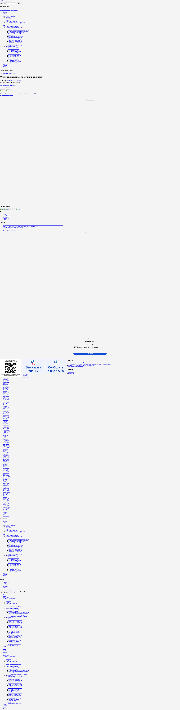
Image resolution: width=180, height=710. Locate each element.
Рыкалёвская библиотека (14, 54)
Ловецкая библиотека (13, 56)
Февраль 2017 (6, 516)
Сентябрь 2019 (6, 476)
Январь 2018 (6, 502)
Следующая (11, 73)
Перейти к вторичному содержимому (9, 10)
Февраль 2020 (6, 470)
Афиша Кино (6, 15)
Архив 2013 (6, 214)
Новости (5, 12)
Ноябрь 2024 (6, 398)
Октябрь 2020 (6, 460)
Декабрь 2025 (6, 382)
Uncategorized (31, 93)
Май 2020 (5, 466)
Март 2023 (5, 423)
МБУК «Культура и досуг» (9, 16)
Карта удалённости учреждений (13, 23)
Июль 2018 (5, 494)
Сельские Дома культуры (12, 28)
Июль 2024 (5, 403)
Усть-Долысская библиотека (15, 51)
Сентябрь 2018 (6, 492)
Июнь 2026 (25, 374)
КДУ (4, 25)
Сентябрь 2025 (6, 386)
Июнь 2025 (5, 389)
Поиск (1, 3)
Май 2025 (5, 391)
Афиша (4, 13)
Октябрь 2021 (6, 445)
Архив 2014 (6, 215)
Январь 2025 (6, 396)
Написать (90, 353)
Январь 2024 (6, 411)
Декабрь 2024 (6, 397)
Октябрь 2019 (6, 475)
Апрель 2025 (6, 392)
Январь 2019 (6, 487)
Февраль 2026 (6, 379)
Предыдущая (4, 73)
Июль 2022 (5, 434)
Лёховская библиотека (13, 49)
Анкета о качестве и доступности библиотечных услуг (81, 365)
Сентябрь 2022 (6, 431)
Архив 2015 (6, 217)
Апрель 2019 (6, 483)
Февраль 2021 (6, 455)
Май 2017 (5, 512)
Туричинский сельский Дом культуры (17, 33)
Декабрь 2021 (6, 442)
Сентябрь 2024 (6, 401)
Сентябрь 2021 (6, 446)
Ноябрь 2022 (6, 428)
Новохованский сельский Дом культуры (18, 31)
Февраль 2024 (6, 410)
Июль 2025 (5, 388)
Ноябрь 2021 (6, 444)
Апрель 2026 (26, 377)
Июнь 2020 (5, 465)
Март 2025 (5, 393)
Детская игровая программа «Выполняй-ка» (13, 227)
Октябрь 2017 (6, 505)
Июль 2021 (5, 449)
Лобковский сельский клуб (14, 42)
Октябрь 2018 (6, 490)
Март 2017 (5, 514)
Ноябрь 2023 (6, 413)
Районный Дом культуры (12, 26)
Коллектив (8, 18)
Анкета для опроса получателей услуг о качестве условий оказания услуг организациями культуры (92, 362)
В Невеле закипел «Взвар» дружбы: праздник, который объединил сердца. (21, 226)
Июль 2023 (5, 418)
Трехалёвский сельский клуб (15, 44)
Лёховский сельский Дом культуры (16, 32)
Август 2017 (6, 508)
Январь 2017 (6, 219)
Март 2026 (5, 378)
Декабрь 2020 (6, 457)
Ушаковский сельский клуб (15, 40)
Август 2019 (6, 478)
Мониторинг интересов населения (76, 366)
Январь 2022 (6, 441)
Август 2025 (6, 387)
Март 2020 (5, 469)
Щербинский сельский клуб (15, 45)
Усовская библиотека (13, 60)
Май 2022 (5, 436)
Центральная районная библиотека (14, 27)
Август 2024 (6, 402)
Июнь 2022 (5, 435)
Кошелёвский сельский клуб (15, 37)
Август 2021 (6, 447)
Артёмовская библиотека (14, 62)
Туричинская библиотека (14, 50)
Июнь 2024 (5, 404)
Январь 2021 (6, 456)
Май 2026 (25, 375)
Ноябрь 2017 (6, 504)
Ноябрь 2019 (6, 474)
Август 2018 (6, 493)
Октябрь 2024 (6, 399)
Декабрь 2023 (6, 412)
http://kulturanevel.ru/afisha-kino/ (7, 85)
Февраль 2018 (6, 500)
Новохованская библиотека (15, 52)
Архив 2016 (6, 218)
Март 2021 (5, 454)
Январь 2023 (6, 426)
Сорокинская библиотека (14, 55)
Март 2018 (5, 499)
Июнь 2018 (5, 495)
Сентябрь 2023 (6, 416)
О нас (4, 66)
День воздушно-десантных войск (11, 230)
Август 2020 (6, 463)
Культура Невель (20, 80)
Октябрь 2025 (6, 384)
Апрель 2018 (6, 498)
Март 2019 (5, 484)
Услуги (7, 20)
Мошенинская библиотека (14, 57)
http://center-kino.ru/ (4, 84)
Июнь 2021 (5, 450)
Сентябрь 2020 (6, 461)
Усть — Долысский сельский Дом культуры (18, 30)
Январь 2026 (6, 380)
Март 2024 (5, 408)
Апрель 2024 (6, 407)
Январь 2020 (6, 471)
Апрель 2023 (6, 422)
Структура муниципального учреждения (15, 22)
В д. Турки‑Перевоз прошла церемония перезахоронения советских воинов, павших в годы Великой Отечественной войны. (33, 225)
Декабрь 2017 (6, 503)
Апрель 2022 (6, 437)
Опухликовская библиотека (15, 47)
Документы (5, 64)
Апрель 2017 (6, 513)
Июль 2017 (5, 509)
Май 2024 (5, 406)
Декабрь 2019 (6, 473)
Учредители (8, 17)
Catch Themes (14, 592)
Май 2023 (5, 421)
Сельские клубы (9, 35)
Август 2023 (6, 417)
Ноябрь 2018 (6, 489)
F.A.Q (4, 68)
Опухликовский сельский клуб (15, 36)
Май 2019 (5, 481)
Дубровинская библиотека (14, 61)
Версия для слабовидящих (6, 95)
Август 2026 (71, 372)
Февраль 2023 (6, 425)
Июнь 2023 (5, 420)
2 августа (5, 228)
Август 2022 (6, 432)
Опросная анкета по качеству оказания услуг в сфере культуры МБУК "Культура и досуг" (89, 364)
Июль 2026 (71, 373)
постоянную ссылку (50, 93)
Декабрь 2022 (6, 427)
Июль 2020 (5, 464)
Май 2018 (5, 497)
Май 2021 (5, 451)
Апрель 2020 (6, 468)
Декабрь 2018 (6, 488)
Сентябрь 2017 (6, 507)
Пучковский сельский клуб (15, 38)
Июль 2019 (5, 479)
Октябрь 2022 (6, 430)
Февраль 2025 (6, 394)
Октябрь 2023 (6, 415)
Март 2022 (5, 439)
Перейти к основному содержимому (8, 8)
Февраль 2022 (6, 440)
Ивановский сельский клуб (15, 41)
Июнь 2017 (5, 511)
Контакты (5, 65)
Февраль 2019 (6, 485)
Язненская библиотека (13, 59)
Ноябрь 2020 (6, 459)
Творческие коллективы (11, 21)
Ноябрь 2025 (6, 383)
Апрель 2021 (6, 452)
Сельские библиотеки (11, 46)
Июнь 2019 (5, 480)
